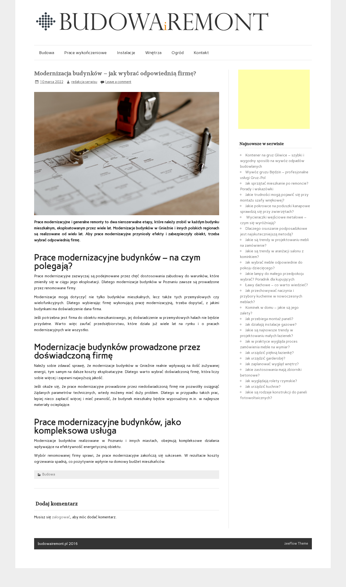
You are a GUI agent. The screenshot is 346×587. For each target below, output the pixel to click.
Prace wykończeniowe (85, 52)
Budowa (46, 52)
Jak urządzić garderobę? (265, 358)
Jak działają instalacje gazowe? (271, 324)
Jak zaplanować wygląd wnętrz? (272, 364)
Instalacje (126, 52)
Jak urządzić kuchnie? (263, 386)
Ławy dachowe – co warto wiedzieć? (276, 285)
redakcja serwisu (84, 82)
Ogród (178, 52)
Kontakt (201, 52)
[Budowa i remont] (152, 30)
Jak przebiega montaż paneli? (269, 319)
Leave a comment (118, 82)
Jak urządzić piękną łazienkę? (269, 352)
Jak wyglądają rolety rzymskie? (271, 381)
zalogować (61, 517)
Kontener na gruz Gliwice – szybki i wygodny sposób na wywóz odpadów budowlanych (272, 161)
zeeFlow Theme (296, 543)
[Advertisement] (274, 99)
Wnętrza (153, 52)
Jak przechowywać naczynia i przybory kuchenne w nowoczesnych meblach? (271, 296)
